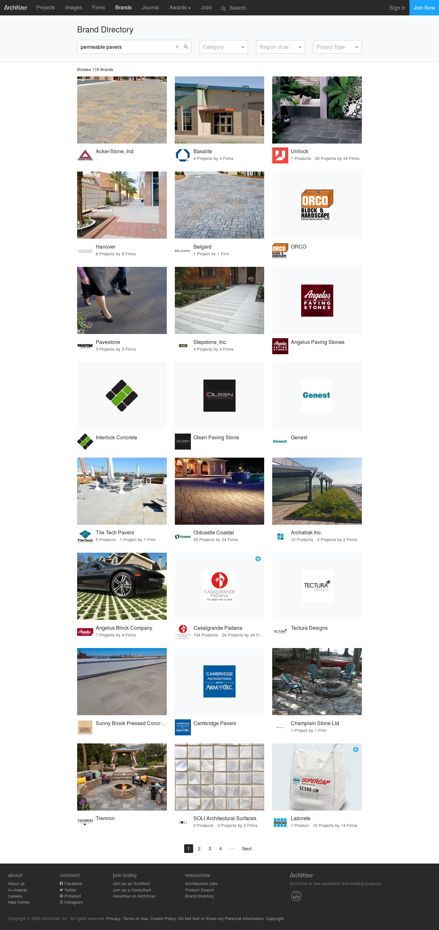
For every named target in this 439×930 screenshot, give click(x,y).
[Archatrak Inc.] (317, 491)
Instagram (73, 902)
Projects (45, 7)
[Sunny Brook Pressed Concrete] (122, 681)
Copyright (275, 918)
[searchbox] (205, 45)
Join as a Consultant (132, 890)
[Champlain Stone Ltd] (317, 681)
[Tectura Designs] (317, 586)
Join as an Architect (131, 883)
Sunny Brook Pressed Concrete (131, 723)
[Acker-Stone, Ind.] (122, 110)
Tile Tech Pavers (115, 532)
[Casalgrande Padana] (219, 586)
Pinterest (72, 896)
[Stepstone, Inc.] (219, 300)
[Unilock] (317, 110)
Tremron (105, 818)
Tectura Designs (309, 627)
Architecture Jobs (201, 883)
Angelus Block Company (124, 627)
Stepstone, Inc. (210, 342)
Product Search (199, 890)
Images (73, 7)
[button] (179, 47)
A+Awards (17, 890)
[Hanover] (122, 205)
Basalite (202, 151)
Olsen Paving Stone (216, 437)
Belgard (202, 246)
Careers (15, 896)
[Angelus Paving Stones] (317, 300)
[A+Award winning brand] (258, 558)
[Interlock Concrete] (122, 395)
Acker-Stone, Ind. (115, 151)
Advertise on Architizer (134, 896)
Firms (98, 7)
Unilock (299, 151)
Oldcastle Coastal (213, 532)
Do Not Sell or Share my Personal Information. (221, 918)
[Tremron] (122, 777)
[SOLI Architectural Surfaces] (219, 777)
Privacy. (113, 918)
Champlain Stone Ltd (315, 723)
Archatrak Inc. (306, 532)
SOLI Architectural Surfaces (224, 818)
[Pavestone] (122, 300)
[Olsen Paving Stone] (219, 395)
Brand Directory (199, 896)
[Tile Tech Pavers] (122, 491)
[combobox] (223, 47)
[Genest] (317, 395)
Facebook (73, 883)
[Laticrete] (317, 777)
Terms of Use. (136, 918)
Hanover (105, 246)
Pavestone (108, 342)
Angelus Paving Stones (318, 342)
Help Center (19, 902)
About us (16, 883)
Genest (299, 437)
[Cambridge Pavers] (219, 681)
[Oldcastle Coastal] (219, 491)
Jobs (206, 7)
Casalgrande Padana (217, 627)
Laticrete (300, 818)
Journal (150, 7)
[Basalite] (219, 110)
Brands (123, 7)
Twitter (69, 890)
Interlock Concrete (116, 437)
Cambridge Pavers (214, 723)
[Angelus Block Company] (122, 586)
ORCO (298, 246)
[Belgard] (219, 205)
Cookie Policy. (163, 918)
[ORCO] (317, 205)
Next (247, 848)
